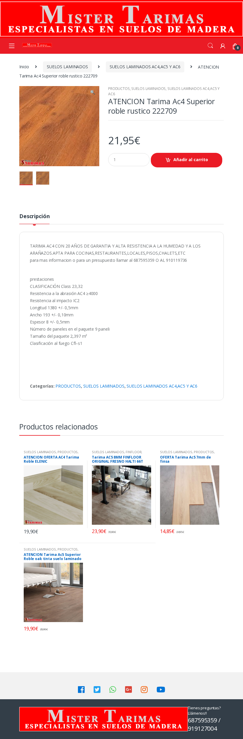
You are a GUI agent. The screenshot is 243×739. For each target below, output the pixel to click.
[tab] (34, 218)
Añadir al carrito (190, 159)
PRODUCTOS (119, 88)
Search (210, 45)
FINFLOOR (133, 452)
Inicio (24, 66)
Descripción (34, 216)
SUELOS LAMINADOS (67, 66)
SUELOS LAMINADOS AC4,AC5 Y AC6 (145, 66)
